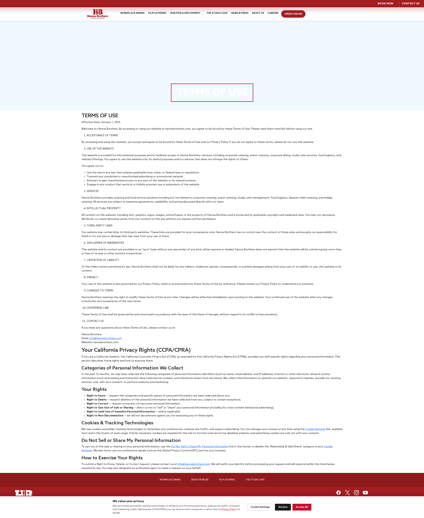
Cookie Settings (315, 429)
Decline (282, 507)
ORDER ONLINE (293, 14)
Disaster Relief (200, 480)
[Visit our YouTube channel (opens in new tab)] (365, 492)
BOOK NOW (385, 3)
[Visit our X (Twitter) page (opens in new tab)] (347, 492)
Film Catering (157, 13)
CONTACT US (411, 3)
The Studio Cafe (217, 13)
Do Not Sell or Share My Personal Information (200, 446)
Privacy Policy (229, 509)
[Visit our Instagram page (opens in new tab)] (356, 492)
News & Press (239, 13)
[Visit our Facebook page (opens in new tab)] (338, 492)
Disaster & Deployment (185, 13)
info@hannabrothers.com (105, 338)
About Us (258, 13)
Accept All (302, 507)
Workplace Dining (132, 13)
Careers (273, 13)
